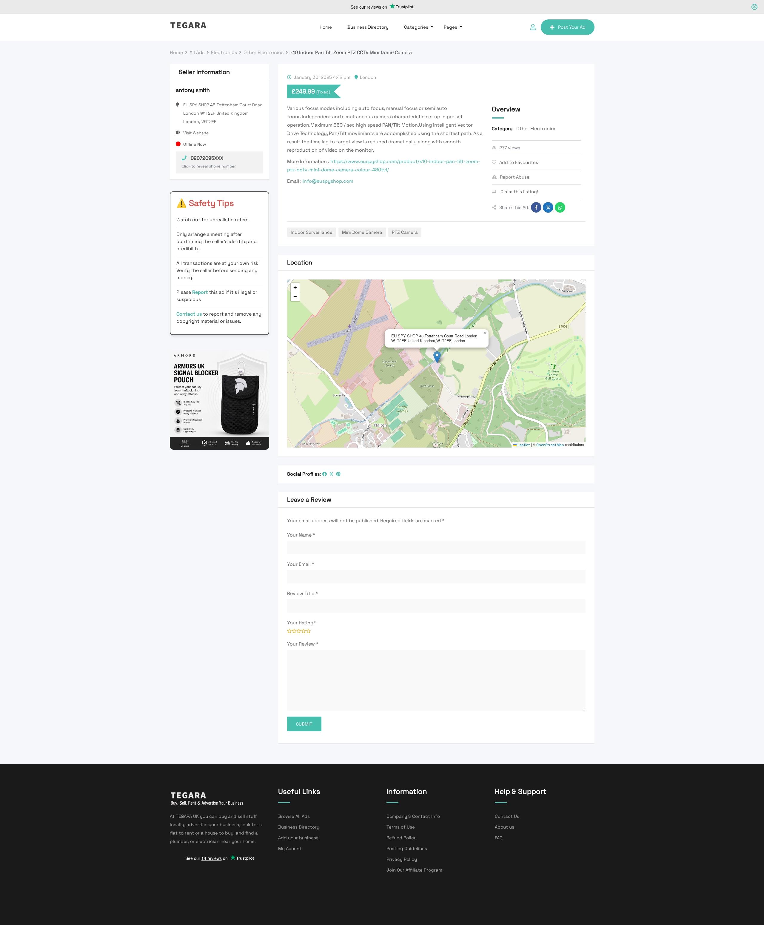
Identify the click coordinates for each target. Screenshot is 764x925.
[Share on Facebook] (536, 207)
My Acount (289, 848)
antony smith (193, 90)
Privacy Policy (401, 859)
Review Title (302, 593)
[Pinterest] (338, 474)
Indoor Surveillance (311, 232)
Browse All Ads (294, 816)
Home (326, 27)
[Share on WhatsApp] (560, 207)
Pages (450, 27)
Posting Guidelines (406, 848)
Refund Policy (401, 838)
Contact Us (507, 816)
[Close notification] (754, 6)
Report (200, 292)
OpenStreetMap (550, 444)
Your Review (302, 644)
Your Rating (301, 623)
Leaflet (523, 444)
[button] (437, 357)
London (368, 77)
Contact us (189, 314)
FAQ (499, 838)
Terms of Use (400, 827)
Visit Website (196, 133)
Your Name (301, 535)
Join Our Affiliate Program (414, 870)
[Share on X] (548, 207)
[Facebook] (324, 474)
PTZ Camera (405, 232)
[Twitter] (331, 474)
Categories (416, 27)
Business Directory (368, 27)
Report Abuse (514, 177)
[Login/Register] (533, 27)
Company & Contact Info (413, 816)
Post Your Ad (572, 27)
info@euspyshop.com (328, 181)
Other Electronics (536, 128)
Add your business (298, 838)
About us (504, 827)
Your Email (300, 564)
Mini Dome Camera (362, 232)
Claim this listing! (518, 191)
